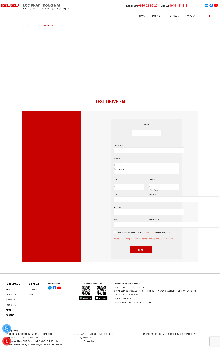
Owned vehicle (154, 220)
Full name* (118, 146)
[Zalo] (206, 5)
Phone (116, 220)
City (115, 179)
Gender (117, 158)
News (142, 16)
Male (121, 165)
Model (146, 124)
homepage (26, 25)
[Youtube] (216, 5)
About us (10, 289)
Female (121, 169)
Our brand (34, 284)
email (116, 195)
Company (152, 195)
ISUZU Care (175, 16)
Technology (11, 300)
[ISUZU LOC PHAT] (10, 5)
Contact (191, 16)
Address (117, 207)
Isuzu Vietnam (13, 284)
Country (152, 179)
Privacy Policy (150, 232)
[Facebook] (211, 5)
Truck (31, 295)
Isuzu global (11, 305)
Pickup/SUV (33, 290)
